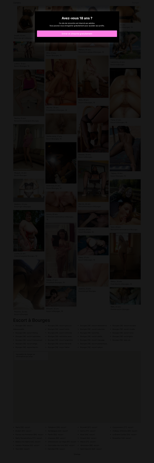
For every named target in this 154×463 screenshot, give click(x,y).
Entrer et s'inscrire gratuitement (77, 34)
